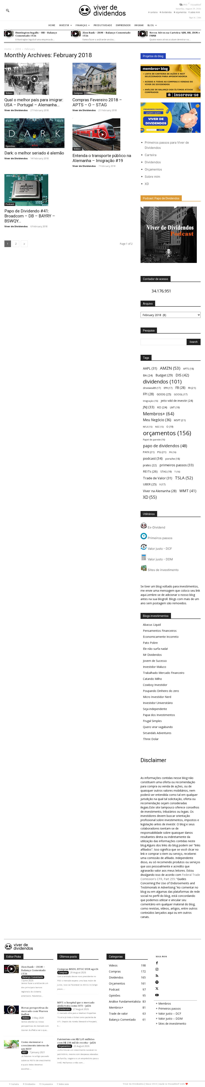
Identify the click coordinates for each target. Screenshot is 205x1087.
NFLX (147, 426)
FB (180, 388)
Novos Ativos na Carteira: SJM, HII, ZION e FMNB (175, 34)
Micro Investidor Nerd (157, 697)
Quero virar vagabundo (158, 727)
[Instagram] (157, 969)
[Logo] (102, 10)
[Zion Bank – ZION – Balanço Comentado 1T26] (75, 33)
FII (192, 388)
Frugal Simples (152, 721)
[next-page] (24, 243)
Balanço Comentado (32, 977)
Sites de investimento (163, 570)
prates (150, 465)
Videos (9, 93)
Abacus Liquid (152, 625)
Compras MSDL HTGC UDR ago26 (77, 969)
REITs (150, 471)
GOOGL (181, 394)
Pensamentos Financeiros (160, 631)
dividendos (162, 381)
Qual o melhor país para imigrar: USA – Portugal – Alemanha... (33, 102)
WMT (187, 491)
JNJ (148, 407)
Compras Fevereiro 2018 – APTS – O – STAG (97, 102)
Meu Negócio (157, 420)
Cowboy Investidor (155, 685)
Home (7, 49)
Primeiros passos (159, 538)
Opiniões (10, 146)
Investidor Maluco (154, 667)
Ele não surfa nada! (155, 649)
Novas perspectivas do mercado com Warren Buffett (34, 1011)
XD (147, 184)
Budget (164, 375)
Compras (78, 93)
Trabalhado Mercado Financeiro (163, 673)
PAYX (149, 452)
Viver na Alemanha (160, 491)
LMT (175, 407)
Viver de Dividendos (16, 110)
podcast (153, 458)
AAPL (150, 368)
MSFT (180, 420)
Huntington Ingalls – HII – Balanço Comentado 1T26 (36, 34)
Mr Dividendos (152, 655)
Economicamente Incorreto (161, 637)
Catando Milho (152, 679)
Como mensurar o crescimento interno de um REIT (35, 1045)
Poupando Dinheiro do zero (161, 691)
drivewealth (152, 387)
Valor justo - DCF (159, 549)
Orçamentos (153, 169)
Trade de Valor (157, 478)
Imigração (150, 400)
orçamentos (167, 433)
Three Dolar (151, 739)
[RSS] (157, 976)
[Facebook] (157, 963)
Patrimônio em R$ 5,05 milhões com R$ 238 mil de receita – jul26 (76, 1041)
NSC (159, 426)
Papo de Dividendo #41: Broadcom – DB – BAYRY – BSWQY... (29, 216)
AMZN (170, 368)
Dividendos (153, 162)
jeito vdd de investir (177, 401)
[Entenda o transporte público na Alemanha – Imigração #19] (102, 134)
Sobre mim (152, 176)
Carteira (150, 155)
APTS (188, 368)
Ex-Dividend (156, 527)
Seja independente (155, 709)
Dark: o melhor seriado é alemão (34, 153)
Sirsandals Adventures (157, 733)
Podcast (10, 204)
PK (172, 452)
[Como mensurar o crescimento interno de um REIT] (11, 1044)
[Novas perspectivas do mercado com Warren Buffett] (11, 1010)
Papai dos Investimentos (159, 715)
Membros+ (158, 414)
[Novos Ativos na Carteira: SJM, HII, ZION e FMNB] (142, 33)
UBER (150, 484)
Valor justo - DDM (160, 559)
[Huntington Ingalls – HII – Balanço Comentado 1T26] (8, 33)
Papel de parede (154, 439)
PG (161, 452)
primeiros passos (177, 465)
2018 (18, 49)
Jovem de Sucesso (155, 661)
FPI (148, 394)
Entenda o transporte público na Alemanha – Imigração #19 (101, 158)
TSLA (184, 478)
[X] (157, 989)
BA (148, 375)
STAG (166, 471)
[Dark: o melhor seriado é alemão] (34, 133)
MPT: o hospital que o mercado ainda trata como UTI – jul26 (75, 1004)
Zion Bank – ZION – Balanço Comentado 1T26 (106, 34)
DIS (182, 375)
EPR (168, 387)
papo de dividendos (165, 446)
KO (162, 407)
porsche (172, 458)
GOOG (164, 394)
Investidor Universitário (158, 703)
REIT (24, 1052)
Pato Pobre (150, 643)
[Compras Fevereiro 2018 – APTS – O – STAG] (102, 79)
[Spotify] (157, 982)
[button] (7, 10)
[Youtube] (157, 995)
